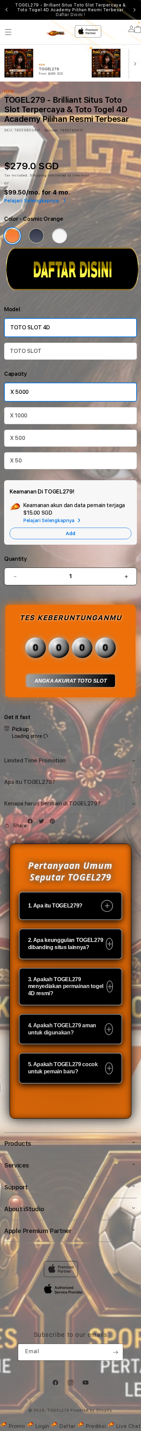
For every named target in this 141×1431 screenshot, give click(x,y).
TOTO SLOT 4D (30, 327)
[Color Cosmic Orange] (12, 236)
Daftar (67, 1426)
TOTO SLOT (25, 351)
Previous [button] (6, 9)
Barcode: (51, 130)
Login (42, 1426)
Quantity (15, 559)
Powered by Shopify (91, 1410)
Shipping (38, 175)
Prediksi (95, 1426)
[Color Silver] (59, 235)
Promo (17, 1426)
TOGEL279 (58, 1410)
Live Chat (127, 1426)
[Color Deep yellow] (36, 235)
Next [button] (134, 9)
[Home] (56, 33)
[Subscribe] (115, 1352)
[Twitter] (43, 822)
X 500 (17, 438)
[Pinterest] (54, 822)
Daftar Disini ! (70, 14)
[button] (8, 32)
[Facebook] (32, 822)
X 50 (16, 460)
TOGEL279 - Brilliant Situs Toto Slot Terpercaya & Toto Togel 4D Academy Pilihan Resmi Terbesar (70, 10)
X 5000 (19, 392)
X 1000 (18, 415)
